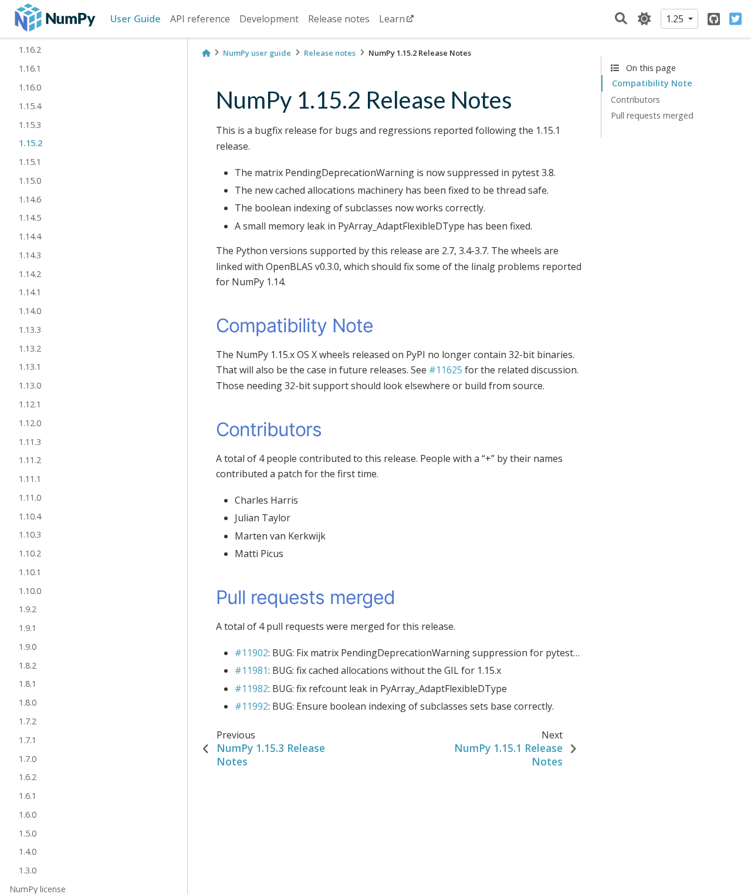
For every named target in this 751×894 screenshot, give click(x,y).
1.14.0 (30, 310)
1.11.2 (30, 459)
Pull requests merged (652, 115)
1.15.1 (30, 161)
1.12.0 (30, 423)
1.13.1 (30, 367)
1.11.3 (30, 441)
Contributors (635, 99)
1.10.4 (30, 516)
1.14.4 (30, 236)
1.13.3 (30, 329)
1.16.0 (30, 87)
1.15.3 (30, 124)
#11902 (251, 652)
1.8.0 (27, 702)
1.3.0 (27, 870)
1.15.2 (30, 143)
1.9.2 (27, 609)
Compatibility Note (652, 83)
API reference (200, 18)
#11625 (445, 369)
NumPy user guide (257, 53)
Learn (392, 18)
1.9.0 (27, 646)
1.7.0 (27, 758)
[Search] (621, 19)
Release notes (339, 18)
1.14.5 (30, 217)
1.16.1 (30, 68)
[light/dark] (644, 19)
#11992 (251, 706)
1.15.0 (30, 180)
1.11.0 (30, 497)
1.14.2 (30, 273)
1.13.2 (30, 348)
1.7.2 (27, 721)
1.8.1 (27, 684)
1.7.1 (27, 739)
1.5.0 (27, 833)
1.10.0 (30, 590)
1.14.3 (30, 255)
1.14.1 (30, 292)
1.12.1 (30, 404)
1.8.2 (27, 665)
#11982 (251, 688)
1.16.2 (30, 50)
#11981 (251, 670)
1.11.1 (30, 478)
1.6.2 (27, 776)
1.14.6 (30, 199)
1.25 (676, 18)
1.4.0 (27, 851)
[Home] (206, 53)
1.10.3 (30, 534)
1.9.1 (27, 627)
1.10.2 (30, 553)
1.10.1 (30, 572)
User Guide (135, 18)
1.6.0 (27, 814)
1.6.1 (27, 795)
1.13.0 (30, 385)
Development (269, 18)
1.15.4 (30, 106)
